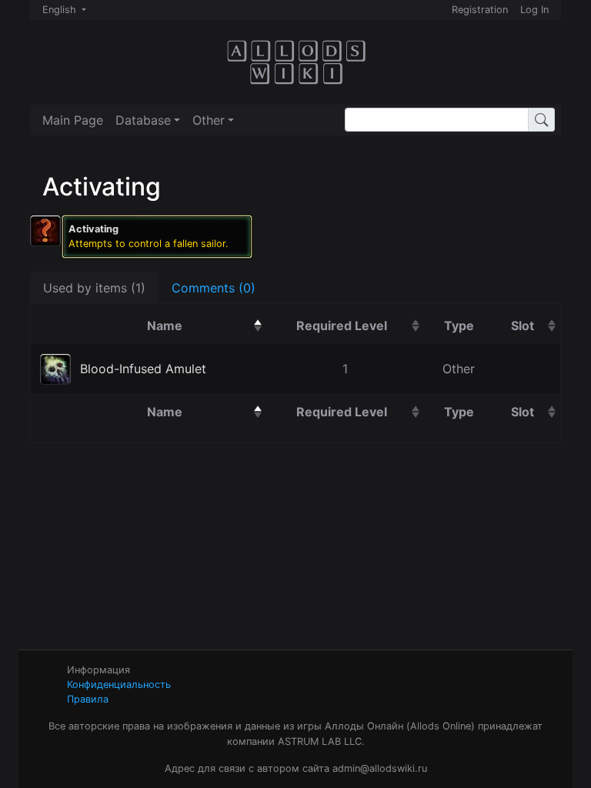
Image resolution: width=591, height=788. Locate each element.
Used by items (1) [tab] (94, 288)
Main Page (72, 120)
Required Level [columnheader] (360, 325)
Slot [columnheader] (535, 325)
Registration (480, 9)
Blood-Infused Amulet (143, 368)
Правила (88, 699)
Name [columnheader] (206, 325)
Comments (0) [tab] (213, 288)
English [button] (60, 9)
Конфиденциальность (119, 684)
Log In (534, 9)
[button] (147, 120)
